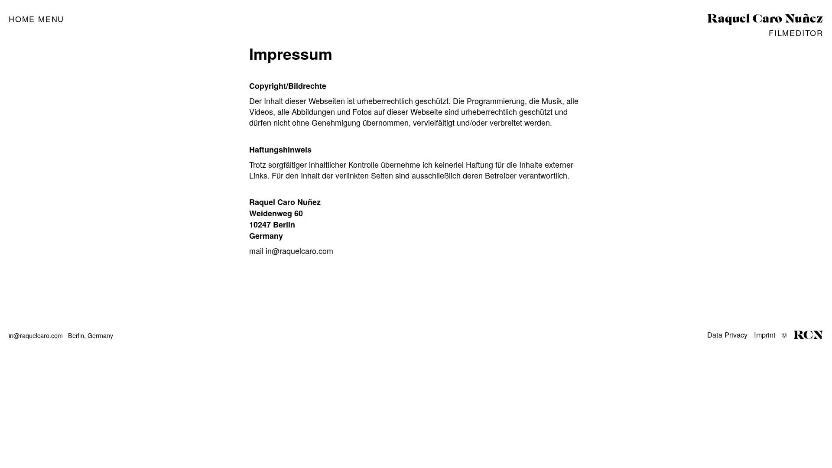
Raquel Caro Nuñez (765, 19)
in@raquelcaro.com (299, 250)
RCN (808, 335)
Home (22, 18)
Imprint (765, 334)
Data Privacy (727, 334)
